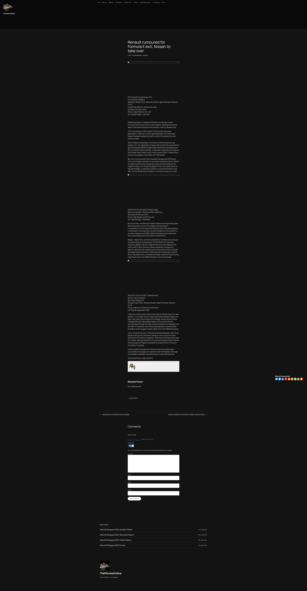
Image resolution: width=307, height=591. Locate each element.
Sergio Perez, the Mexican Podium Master (115, 414)
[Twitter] (279, 379)
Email (129, 482)
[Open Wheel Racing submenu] (150, 2)
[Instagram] (298, 379)
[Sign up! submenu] (106, 2)
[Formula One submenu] (122, 2)
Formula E (145, 55)
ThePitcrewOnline (9, 13)
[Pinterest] (285, 379)
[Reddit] (289, 379)
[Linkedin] (282, 379)
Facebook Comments (147, 439)
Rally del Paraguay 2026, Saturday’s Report (117, 535)
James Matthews (137, 55)
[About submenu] (165, 2)
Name (129, 475)
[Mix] (292, 379)
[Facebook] (276, 379)
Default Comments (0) (134, 439)
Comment (130, 454)
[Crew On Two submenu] (131, 2)
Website (130, 490)
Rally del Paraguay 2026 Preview (112, 545)
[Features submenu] (113, 2)
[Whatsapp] (295, 379)
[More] (301, 379)
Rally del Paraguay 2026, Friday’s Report (115, 540)
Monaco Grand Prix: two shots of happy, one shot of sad (186, 414)
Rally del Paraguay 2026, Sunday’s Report (116, 530)
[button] (130, 446)
